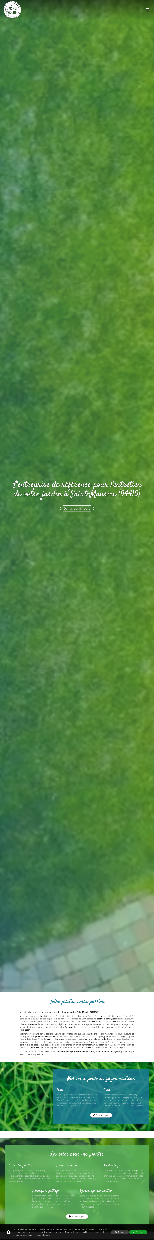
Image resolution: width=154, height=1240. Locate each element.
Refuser (121, 1232)
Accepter (140, 1232)
